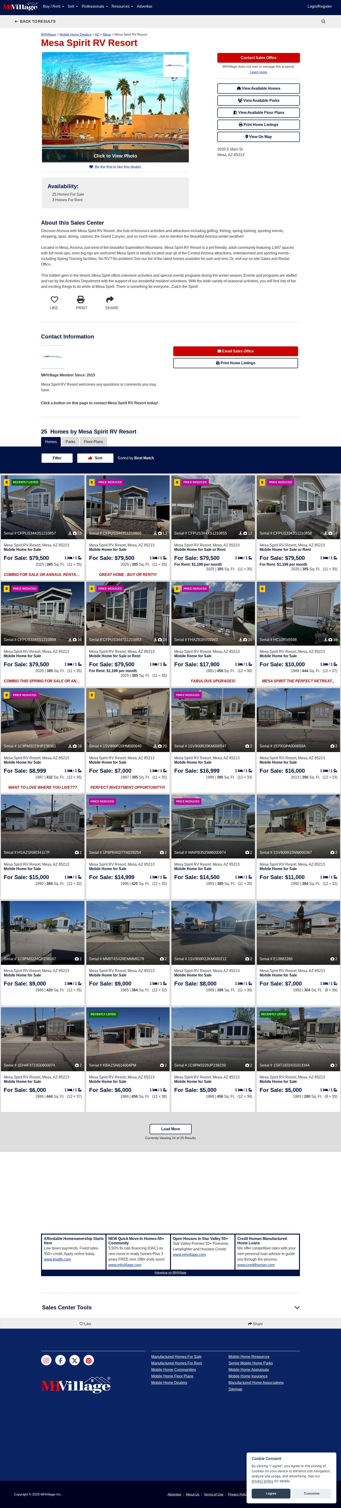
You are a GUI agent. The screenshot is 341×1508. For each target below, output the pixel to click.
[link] (324, 21)
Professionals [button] (93, 6)
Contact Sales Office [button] (259, 58)
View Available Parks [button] (261, 100)
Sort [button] (98, 458)
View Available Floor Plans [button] (260, 113)
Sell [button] (71, 6)
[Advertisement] (170, 1189)
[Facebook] (60, 1360)
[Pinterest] (89, 1360)
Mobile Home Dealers (75, 34)
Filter (57, 458)
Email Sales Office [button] (237, 351)
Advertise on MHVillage (170, 1272)
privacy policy (262, 1481)
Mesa (107, 34)
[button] (35, 21)
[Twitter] (74, 1360)
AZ (97, 34)
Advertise (144, 6)
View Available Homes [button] (260, 88)
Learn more (258, 72)
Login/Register (320, 6)
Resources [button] (121, 6)
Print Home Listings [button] (260, 125)
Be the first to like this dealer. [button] (118, 167)
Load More (170, 1129)
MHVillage (48, 34)
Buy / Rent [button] (52, 6)
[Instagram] (46, 1360)
